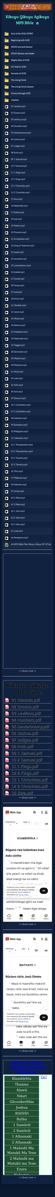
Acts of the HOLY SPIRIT (22, 34)
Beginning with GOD (20, 40)
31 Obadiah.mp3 (18, 305)
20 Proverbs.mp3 (18, 232)
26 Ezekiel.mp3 (17, 272)
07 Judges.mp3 (18, 146)
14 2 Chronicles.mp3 (20, 192)
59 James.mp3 (17, 491)
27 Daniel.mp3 (17, 279)
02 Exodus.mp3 (18, 113)
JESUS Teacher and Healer (22, 54)
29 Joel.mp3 (16, 292)
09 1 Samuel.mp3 (19, 159)
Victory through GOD (21, 93)
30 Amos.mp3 (17, 299)
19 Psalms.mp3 (18, 226)
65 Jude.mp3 (17, 531)
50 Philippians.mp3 (19, 431)
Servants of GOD (18, 73)
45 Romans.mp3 (18, 398)
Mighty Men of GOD (20, 60)
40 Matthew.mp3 (19, 365)
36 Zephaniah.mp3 (19, 338)
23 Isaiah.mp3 (17, 252)
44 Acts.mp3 (17, 392)
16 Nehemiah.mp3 (19, 206)
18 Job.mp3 (16, 219)
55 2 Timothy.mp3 (19, 465)
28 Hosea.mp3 (17, 285)
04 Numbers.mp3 (19, 126)
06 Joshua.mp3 (18, 139)
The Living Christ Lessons (22, 87)
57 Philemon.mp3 (19, 478)
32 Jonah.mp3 (17, 312)
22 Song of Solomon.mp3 (22, 246)
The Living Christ (18, 80)
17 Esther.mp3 (17, 212)
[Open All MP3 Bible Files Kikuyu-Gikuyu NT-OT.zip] (7, 545)
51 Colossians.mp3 (19, 438)
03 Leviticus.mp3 (18, 119)
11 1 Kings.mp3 (18, 173)
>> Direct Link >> (27, 671)
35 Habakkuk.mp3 (19, 332)
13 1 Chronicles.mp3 (20, 186)
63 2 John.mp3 (18, 518)
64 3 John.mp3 (18, 524)
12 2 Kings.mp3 (18, 179)
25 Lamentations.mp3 (21, 265)
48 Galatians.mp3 (19, 418)
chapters (15, 100)
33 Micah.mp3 (17, 319)
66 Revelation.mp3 (19, 538)
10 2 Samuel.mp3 (19, 166)
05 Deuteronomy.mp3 (21, 133)
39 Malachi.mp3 (18, 358)
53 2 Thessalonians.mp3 (22, 451)
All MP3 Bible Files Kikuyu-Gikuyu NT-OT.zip (31, 544)
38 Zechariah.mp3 (19, 352)
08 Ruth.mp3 (17, 153)
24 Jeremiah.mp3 (19, 259)
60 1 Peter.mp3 (18, 498)
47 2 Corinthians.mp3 (21, 412)
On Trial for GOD (18, 67)
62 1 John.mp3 (18, 511)
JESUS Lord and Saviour (22, 47)
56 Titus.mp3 (17, 471)
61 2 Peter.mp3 (18, 504)
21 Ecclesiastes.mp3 (20, 239)
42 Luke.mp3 (17, 378)
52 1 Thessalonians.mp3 (22, 445)
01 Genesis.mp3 (18, 106)
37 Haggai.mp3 (18, 345)
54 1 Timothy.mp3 (19, 458)
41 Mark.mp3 (17, 372)
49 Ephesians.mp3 (19, 425)
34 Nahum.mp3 (18, 325)
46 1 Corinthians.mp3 (21, 405)
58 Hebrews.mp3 (19, 485)
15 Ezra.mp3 (16, 199)
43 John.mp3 (17, 385)
